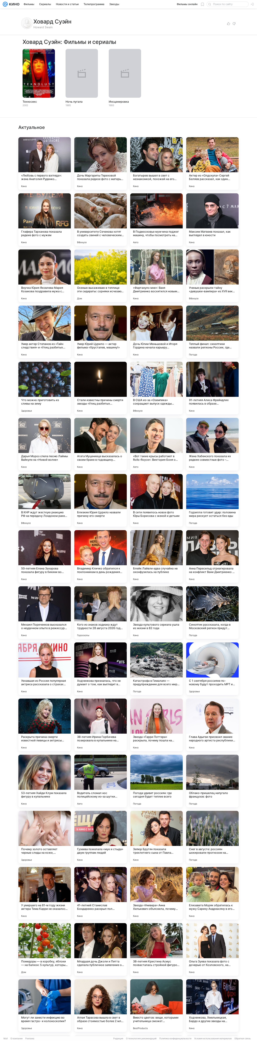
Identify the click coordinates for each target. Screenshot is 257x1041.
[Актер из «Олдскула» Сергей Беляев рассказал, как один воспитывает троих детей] (212, 163)
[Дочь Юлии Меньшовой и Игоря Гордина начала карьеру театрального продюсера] (156, 332)
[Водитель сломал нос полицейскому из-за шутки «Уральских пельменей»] (100, 781)
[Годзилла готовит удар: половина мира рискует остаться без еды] (212, 500)
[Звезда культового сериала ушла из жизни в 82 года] (156, 612)
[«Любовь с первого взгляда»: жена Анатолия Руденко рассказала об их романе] (44, 163)
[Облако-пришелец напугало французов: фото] (212, 781)
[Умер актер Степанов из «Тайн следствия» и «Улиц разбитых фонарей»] (44, 332)
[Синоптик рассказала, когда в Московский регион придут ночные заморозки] (212, 612)
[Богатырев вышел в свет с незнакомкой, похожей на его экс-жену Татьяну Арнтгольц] (156, 163)
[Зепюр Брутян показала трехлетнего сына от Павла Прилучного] (156, 837)
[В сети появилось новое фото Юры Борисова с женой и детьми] (156, 500)
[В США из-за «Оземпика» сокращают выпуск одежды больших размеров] (156, 388)
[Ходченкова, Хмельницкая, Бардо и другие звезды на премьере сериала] (212, 1005)
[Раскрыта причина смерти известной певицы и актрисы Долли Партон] (44, 725)
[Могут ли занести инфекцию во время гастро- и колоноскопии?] (44, 1005)
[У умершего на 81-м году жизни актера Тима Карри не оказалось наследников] (44, 893)
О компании (16, 1038)
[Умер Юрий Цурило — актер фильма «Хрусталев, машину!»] (100, 332)
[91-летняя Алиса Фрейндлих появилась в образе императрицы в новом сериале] (212, 388)
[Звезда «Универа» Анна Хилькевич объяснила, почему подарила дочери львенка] (156, 893)
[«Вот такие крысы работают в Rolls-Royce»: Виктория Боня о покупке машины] (156, 444)
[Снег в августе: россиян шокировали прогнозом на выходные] (212, 837)
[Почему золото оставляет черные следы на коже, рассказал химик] (44, 837)
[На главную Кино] (13, 4)
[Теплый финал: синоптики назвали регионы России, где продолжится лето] (212, 332)
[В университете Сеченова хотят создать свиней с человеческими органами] (100, 219)
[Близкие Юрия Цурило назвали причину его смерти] (100, 500)
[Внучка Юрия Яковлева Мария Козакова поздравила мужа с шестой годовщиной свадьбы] (44, 275)
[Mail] (5, 4)
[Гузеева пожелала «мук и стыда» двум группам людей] (100, 837)
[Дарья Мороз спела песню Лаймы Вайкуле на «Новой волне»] (44, 444)
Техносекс (30, 101)
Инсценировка (119, 101)
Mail (5, 1038)
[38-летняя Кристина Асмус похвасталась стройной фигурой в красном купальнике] (156, 949)
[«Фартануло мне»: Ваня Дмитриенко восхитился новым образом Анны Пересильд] (156, 275)
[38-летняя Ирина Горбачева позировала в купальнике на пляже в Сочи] (100, 725)
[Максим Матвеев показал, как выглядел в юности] (212, 219)
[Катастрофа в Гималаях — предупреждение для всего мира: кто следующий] (156, 668)
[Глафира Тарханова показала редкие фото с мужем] (44, 219)
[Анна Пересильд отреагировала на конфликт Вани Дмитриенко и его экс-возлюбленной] (212, 556)
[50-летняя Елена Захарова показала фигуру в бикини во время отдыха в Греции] (44, 556)
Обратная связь (242, 1038)
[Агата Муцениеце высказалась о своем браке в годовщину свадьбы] (100, 444)
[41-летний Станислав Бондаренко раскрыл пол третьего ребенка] (100, 893)
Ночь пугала (74, 101)
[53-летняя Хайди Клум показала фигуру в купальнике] (44, 781)
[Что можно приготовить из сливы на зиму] (44, 388)
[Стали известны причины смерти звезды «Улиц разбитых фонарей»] (100, 388)
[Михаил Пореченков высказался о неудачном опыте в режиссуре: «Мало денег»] (44, 612)
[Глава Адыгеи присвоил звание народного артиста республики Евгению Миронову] (212, 725)
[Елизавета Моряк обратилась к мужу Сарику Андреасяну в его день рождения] (212, 893)
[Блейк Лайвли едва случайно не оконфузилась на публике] (156, 556)
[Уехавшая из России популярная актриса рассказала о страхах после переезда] (44, 668)
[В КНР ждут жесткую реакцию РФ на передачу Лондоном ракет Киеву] (44, 500)
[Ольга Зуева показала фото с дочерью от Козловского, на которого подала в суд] (212, 949)
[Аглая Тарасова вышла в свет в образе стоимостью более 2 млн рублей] (100, 1005)
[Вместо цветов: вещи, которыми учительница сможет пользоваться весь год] (156, 1005)
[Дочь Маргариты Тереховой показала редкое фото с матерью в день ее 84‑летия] (100, 163)
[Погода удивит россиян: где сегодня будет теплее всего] (156, 781)
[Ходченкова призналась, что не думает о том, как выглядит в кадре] (100, 668)
